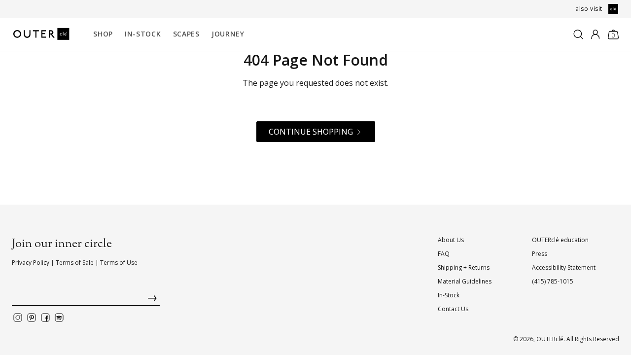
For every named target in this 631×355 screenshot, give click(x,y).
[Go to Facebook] (45, 317)
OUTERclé (549, 339)
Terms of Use (119, 262)
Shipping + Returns (464, 267)
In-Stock (143, 33)
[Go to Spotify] (59, 317)
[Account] (595, 34)
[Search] (578, 34)
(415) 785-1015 (552, 281)
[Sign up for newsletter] (86, 300)
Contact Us (453, 309)
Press (539, 253)
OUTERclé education (560, 240)
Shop (103, 33)
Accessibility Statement (564, 267)
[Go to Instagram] (18, 317)
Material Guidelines (464, 281)
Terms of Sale (75, 262)
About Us (451, 240)
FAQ (444, 253)
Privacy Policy (30, 262)
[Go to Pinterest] (31, 317)
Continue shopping (311, 131)
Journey (228, 33)
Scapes (186, 33)
